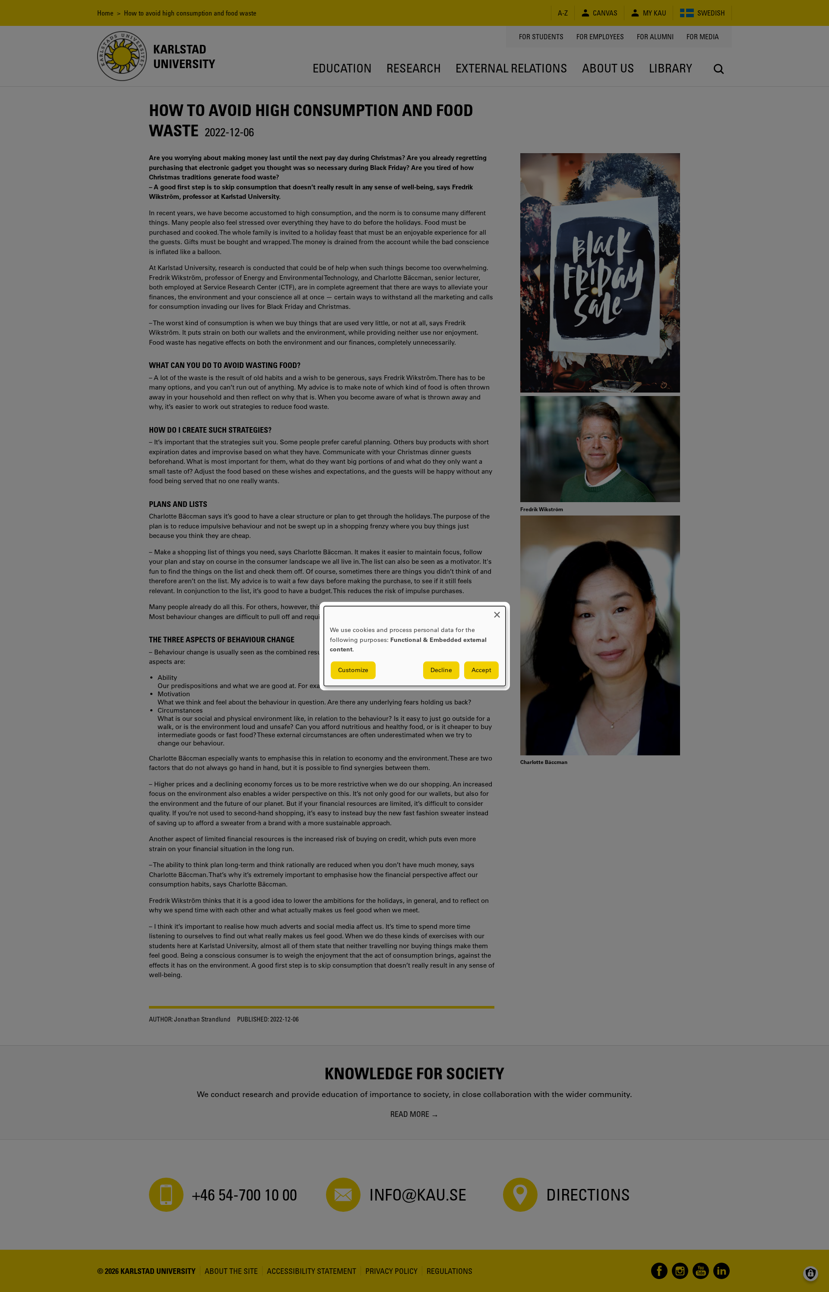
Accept (481, 670)
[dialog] (415, 646)
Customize (353, 670)
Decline (441, 670)
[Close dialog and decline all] (497, 611)
